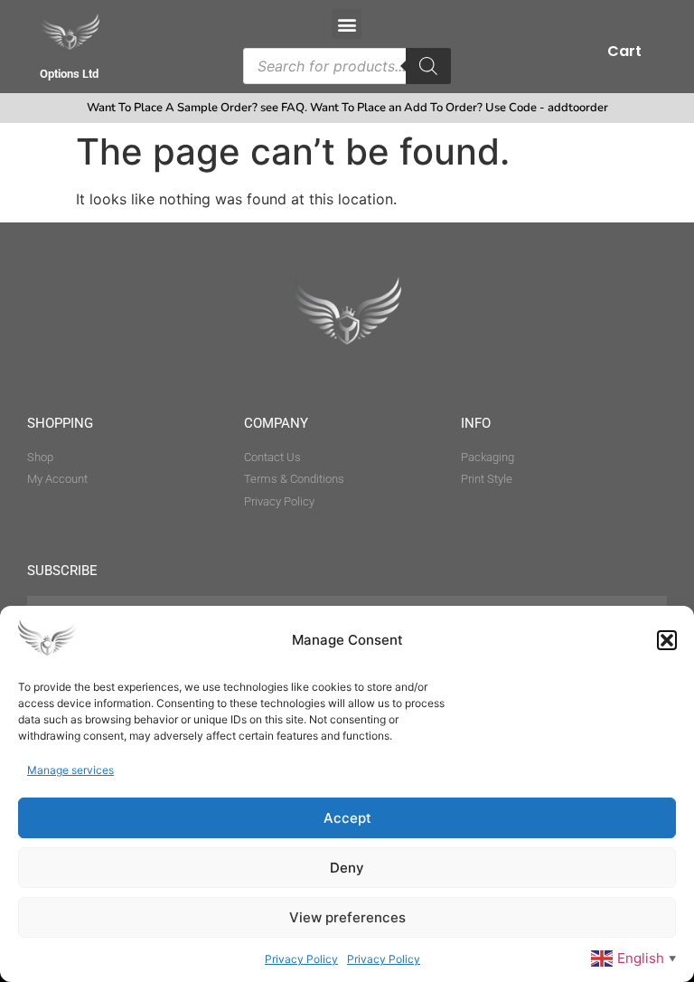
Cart (624, 51)
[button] (667, 640)
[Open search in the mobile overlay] (347, 66)
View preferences (347, 917)
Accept (347, 817)
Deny (347, 867)
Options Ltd (69, 73)
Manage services (70, 770)
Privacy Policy (301, 959)
